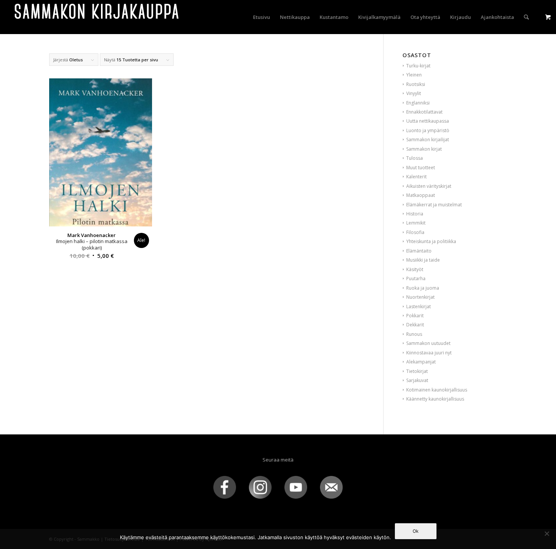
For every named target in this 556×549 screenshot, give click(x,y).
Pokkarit (415, 315)
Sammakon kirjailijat (427, 139)
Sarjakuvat (417, 380)
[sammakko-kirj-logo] (97, 17)
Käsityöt (414, 269)
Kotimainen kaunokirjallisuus (436, 390)
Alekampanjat (421, 362)
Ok (416, 531)
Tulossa (414, 158)
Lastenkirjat (418, 306)
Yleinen (414, 75)
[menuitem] (261, 17)
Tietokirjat (417, 371)
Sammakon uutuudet (428, 343)
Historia (414, 214)
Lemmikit (416, 223)
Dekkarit (415, 324)
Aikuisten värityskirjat (428, 186)
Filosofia (415, 232)
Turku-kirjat (418, 65)
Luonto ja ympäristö (427, 130)
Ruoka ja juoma (422, 288)
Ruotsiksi (415, 84)
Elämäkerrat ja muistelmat (434, 204)
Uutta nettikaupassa (427, 121)
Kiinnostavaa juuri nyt (429, 352)
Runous (414, 334)
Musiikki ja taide (423, 260)
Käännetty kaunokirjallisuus (435, 399)
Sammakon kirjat (424, 149)
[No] (546, 533)
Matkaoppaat (420, 195)
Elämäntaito (419, 251)
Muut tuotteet (420, 167)
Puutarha (416, 278)
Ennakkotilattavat (424, 112)
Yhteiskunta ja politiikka (431, 241)
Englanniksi (418, 103)
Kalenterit (416, 176)
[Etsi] (526, 17)
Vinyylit (413, 93)
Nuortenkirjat (420, 297)
